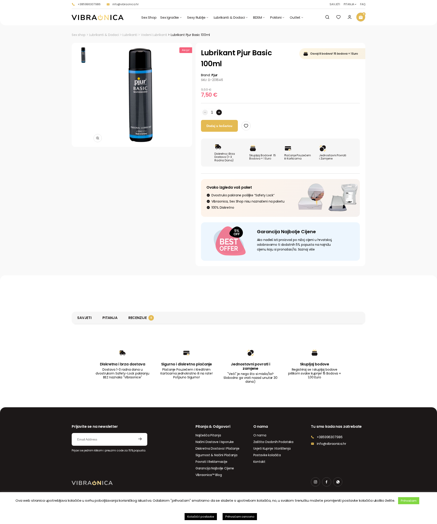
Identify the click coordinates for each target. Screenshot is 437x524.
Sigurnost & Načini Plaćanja (216, 455)
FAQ (362, 4)
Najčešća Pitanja (208, 435)
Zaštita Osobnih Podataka (273, 442)
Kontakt (259, 461)
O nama (259, 435)
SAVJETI (335, 4)
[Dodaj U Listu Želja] (246, 125)
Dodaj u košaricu (219, 126)
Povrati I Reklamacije (211, 461)
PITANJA (349, 4)
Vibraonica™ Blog (209, 475)
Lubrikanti (129, 35)
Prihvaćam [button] (409, 501)
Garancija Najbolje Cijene (215, 468)
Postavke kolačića (267, 455)
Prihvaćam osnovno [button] (239, 516)
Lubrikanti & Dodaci (104, 35)
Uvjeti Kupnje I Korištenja (272, 448)
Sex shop (79, 35)
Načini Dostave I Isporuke (215, 442)
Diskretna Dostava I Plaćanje (217, 448)
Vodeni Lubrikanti (154, 35)
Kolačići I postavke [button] (200, 516)
